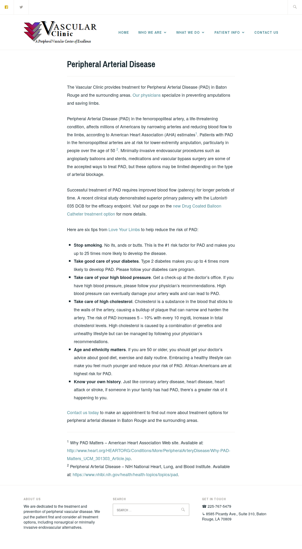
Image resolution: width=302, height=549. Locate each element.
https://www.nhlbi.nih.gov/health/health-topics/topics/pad (125, 474)
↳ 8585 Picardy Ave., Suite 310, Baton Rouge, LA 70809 (234, 516)
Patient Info (227, 32)
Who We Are (150, 32)
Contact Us (266, 32)
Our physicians (147, 95)
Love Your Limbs (124, 229)
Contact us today (83, 412)
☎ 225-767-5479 (216, 506)
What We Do (188, 32)
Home (123, 32)
